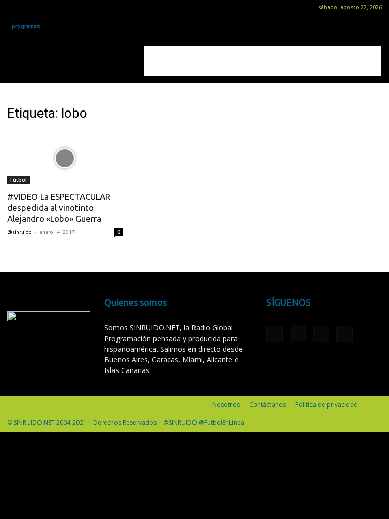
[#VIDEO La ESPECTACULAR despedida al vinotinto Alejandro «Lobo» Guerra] (65, 157)
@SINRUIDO (19, 232)
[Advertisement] (262, 61)
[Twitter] (48, 7)
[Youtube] (64, 7)
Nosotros (226, 404)
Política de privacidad (326, 404)
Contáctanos (267, 404)
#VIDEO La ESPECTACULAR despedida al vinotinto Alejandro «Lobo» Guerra (58, 208)
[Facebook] (14, 7)
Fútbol (18, 179)
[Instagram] (31, 7)
